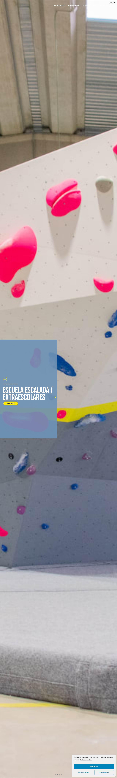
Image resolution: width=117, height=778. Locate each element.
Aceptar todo (94, 766)
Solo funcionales (83, 772)
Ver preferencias (104, 772)
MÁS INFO (10, 403)
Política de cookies (86, 760)
